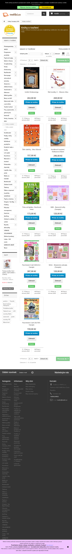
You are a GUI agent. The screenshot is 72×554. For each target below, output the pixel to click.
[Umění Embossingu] (31, 78)
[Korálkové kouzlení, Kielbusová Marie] (58, 135)
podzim (5, 301)
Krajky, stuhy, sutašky (8, 137)
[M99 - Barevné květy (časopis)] (58, 193)
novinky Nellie (7, 314)
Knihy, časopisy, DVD (9, 120)
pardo (13, 316)
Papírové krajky (8, 58)
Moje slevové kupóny (32, 394)
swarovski (6, 316)
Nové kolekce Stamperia (7, 304)
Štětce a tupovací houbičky (9, 192)
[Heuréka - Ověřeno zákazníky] (9, 30)
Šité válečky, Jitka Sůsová (31, 149)
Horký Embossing (7, 68)
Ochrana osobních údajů (16, 399)
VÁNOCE (6, 230)
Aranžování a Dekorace (8, 91)
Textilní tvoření (8, 107)
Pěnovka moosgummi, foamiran (8, 210)
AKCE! (6, 49)
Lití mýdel (7, 153)
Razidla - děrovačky (7, 226)
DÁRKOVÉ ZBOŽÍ (9, 245)
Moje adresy (29, 389)
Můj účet (29, 381)
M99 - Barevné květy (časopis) (58, 208)
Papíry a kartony (9, 199)
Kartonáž (6, 115)
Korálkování (7, 133)
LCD (14, 311)
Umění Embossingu (31, 92)
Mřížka (63, 55)
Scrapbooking (8, 64)
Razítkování (7, 72)
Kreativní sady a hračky (8, 148)
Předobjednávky (8, 46)
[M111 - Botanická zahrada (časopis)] (58, 251)
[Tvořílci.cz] (12, 14)
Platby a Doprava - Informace (17, 424)
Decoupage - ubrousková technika (7, 78)
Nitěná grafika (8, 95)
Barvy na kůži (8, 98)
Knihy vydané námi (8, 128)
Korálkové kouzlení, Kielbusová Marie (58, 151)
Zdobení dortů (8, 184)
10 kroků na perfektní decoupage (17, 447)
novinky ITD (6, 319)
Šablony (6, 187)
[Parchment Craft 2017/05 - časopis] (31, 309)
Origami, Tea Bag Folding (9, 203)
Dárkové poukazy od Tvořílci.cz (17, 429)
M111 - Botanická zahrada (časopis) (58, 266)
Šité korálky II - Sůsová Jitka (58, 92)
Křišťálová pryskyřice (7, 143)
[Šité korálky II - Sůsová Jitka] (58, 78)
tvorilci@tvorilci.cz (62, 400)
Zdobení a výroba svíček (9, 220)
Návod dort (6, 322)
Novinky (16, 386)
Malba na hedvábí (6, 177)
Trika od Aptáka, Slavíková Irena (31, 208)
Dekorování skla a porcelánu (8, 102)
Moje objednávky (31, 384)
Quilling (6, 216)
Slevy (6, 255)
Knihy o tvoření (9, 124)
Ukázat (47, 53)
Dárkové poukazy (9, 236)
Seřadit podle (24, 53)
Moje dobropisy (30, 386)
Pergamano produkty (7, 54)
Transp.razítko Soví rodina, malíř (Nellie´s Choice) (8, 272)
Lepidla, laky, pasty (8, 171)
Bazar (5, 248)
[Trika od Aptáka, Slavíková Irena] (31, 193)
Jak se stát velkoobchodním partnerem (19, 418)
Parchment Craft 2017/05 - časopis (31, 324)
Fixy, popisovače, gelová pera (9, 111)
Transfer (12, 301)
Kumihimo (7, 156)
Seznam (68, 55)
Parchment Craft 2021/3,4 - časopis (31, 266)
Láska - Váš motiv (7, 241)
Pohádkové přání (8, 308)
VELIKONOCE (8, 233)
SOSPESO (7, 196)
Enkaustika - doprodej (7, 166)
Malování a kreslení (7, 160)
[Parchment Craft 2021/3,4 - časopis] (31, 251)
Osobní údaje (29, 391)
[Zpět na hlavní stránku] (4, 21)
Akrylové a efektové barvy (8, 85)
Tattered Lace (7, 311)
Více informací (36, 4)
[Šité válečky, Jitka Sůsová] (31, 135)
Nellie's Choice (8, 61)
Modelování (7, 181)
